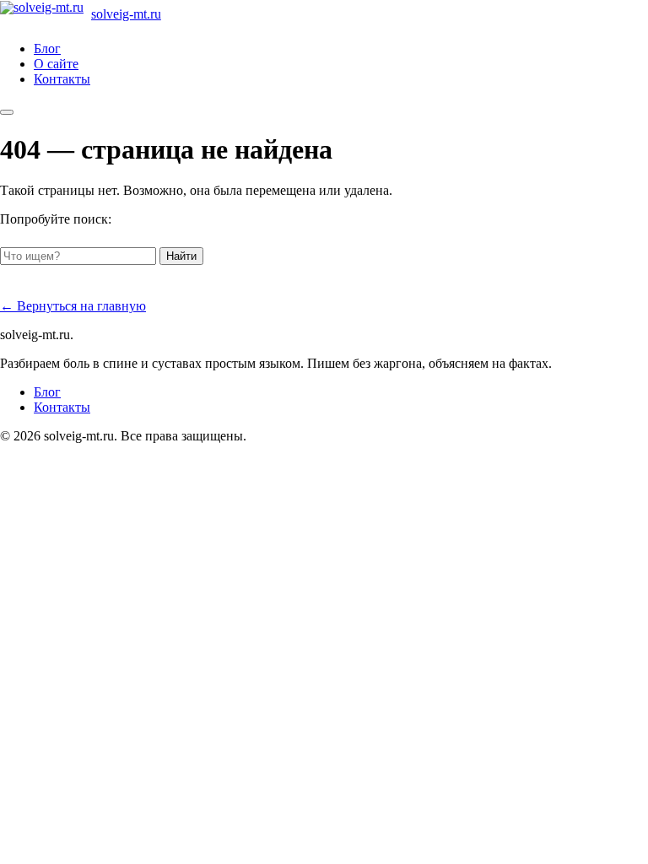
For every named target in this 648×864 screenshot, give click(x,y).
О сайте (56, 64)
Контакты (62, 79)
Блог (47, 48)
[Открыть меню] (7, 112)
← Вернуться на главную (73, 306)
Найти (181, 256)
